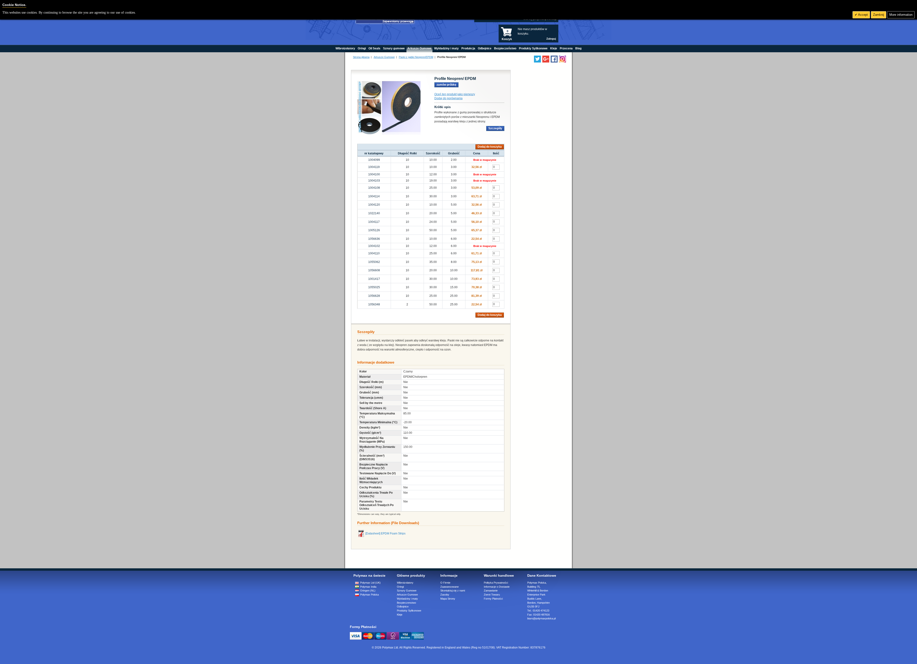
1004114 (374, 196)
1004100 (374, 174)
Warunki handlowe (499, 575)
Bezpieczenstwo (406, 602)
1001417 (374, 279)
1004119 (374, 167)
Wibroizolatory (405, 582)
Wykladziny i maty (407, 598)
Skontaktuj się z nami (452, 590)
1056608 (374, 270)
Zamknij (878, 14)
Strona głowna (361, 57)
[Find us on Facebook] (554, 59)
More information (900, 14)
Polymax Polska (369, 594)
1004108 (374, 187)
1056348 (374, 304)
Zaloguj (551, 38)
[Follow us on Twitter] (537, 59)
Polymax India (367, 586)
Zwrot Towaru (492, 594)
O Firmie (445, 582)
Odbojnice (403, 606)
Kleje (399, 614)
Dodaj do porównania (448, 98)
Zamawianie (491, 590)
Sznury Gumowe (406, 590)
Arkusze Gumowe (384, 57)
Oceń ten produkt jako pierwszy (454, 94)
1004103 (374, 180)
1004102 (374, 246)
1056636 (374, 239)
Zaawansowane (449, 586)
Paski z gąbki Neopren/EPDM (416, 57)
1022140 (374, 213)
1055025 (374, 287)
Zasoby (444, 594)
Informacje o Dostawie (497, 586)
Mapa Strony (447, 598)
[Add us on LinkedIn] (545, 59)
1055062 (374, 262)
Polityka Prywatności (496, 582)
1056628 (374, 296)
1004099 (374, 160)
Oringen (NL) (367, 590)
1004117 (374, 222)
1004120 (374, 204)
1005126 (374, 230)
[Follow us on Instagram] (562, 59)
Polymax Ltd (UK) (370, 582)
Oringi (400, 586)
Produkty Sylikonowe (409, 610)
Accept (862, 14)
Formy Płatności (493, 598)
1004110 (374, 253)
